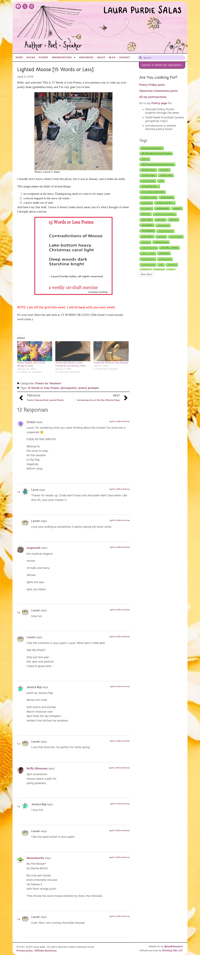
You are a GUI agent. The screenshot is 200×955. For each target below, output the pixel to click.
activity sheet (166, 175)
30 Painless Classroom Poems (158, 164)
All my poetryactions (153, 96)
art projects (146, 208)
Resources (86, 57)
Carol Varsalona (148, 259)
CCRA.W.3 (172, 265)
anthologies (167, 197)
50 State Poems (148, 170)
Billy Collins (147, 220)
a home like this (148, 181)
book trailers (147, 236)
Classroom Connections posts (158, 90)
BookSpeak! (148, 230)
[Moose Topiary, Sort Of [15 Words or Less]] (34, 351)
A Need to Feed (149, 197)
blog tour (174, 219)
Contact (124, 57)
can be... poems (148, 253)
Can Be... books (169, 247)
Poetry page (159, 103)
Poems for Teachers (48, 383)
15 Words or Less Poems (43, 387)
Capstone (164, 253)
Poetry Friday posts (152, 84)
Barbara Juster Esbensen (165, 214)
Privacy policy (24, 950)
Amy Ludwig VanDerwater (153, 192)
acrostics (164, 170)
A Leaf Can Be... (150, 186)
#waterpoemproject (152, 148)
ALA (161, 181)
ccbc (161, 265)
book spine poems (166, 231)
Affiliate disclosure (45, 950)
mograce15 (33, 547)
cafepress (146, 242)
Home (19, 57)
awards (177, 208)
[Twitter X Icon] (25, 6)
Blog (112, 57)
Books (31, 57)
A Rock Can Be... (165, 202)
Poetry (43, 57)
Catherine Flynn (148, 265)
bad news (146, 214)
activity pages (148, 175)
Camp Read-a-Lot (149, 248)
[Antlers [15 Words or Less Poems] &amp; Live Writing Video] (72, 351)
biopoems (161, 220)
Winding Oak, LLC (172, 950)
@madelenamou (173, 946)
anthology (147, 203)
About (101, 57)
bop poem (161, 236)
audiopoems (163, 208)
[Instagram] (31, 6)
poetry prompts (88, 387)
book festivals (163, 225)
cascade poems (165, 259)
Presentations (62, 57)
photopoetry (69, 387)
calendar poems (161, 242)
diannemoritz (35, 858)
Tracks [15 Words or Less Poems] (110, 362)
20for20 (145, 159)
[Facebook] (18, 6)
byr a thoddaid (176, 236)
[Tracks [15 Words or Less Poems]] (110, 351)
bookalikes (147, 225)
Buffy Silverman (37, 768)
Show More (146, 274)
